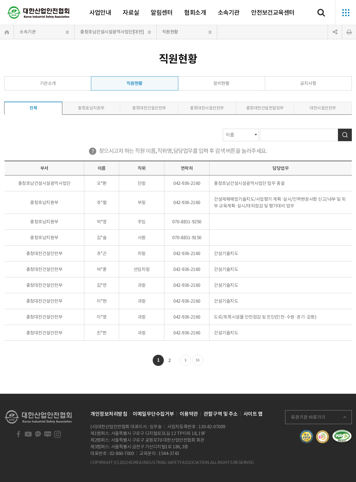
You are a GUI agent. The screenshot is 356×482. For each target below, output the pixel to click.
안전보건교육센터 (273, 12)
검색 (345, 135)
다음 (185, 360)
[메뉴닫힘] (335, 32)
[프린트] (349, 32)
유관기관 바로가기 (308, 417)
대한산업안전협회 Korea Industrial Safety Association (38, 12)
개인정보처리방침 (108, 414)
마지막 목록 (197, 360)
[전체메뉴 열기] (345, 12)
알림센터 (161, 12)
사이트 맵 (253, 414)
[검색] (321, 12)
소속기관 (228, 12)
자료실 (131, 12)
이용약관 (189, 414)
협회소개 (195, 12)
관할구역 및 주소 (221, 414)
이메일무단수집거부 (153, 414)
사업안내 (100, 12)
